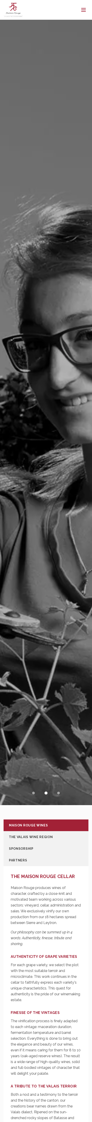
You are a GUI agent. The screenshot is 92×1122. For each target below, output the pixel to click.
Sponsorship (21, 848)
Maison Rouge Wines (28, 825)
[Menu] (83, 10)
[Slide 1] (33, 793)
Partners (18, 860)
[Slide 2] (46, 793)
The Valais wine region (31, 837)
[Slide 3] (58, 793)
